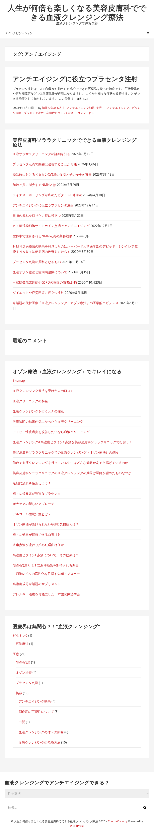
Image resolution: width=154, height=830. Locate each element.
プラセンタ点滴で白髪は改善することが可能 (45, 164)
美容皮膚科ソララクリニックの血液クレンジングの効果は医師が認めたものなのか (72, 473)
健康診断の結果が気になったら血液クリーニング (48, 421)
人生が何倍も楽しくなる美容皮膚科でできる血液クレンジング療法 (77, 12)
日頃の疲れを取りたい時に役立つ (37, 215)
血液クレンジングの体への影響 (41, 732)
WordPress (77, 826)
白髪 (22, 722)
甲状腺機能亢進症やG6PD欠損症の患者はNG (45, 282)
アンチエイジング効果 (81, 108)
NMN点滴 (23, 662)
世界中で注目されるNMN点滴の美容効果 (42, 236)
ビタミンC (20, 635)
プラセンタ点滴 (27, 683)
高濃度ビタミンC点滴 (59, 113)
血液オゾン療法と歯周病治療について (40, 272)
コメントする (85, 113)
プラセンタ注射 (34, 113)
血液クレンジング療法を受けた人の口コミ (43, 391)
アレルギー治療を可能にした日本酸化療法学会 (46, 594)
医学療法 (22, 643)
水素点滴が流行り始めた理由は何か (38, 545)
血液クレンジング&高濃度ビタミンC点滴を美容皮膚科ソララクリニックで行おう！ (72, 442)
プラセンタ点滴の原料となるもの (37, 262)
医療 (16, 654)
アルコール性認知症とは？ (32, 514)
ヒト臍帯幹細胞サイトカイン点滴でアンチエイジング (51, 226)
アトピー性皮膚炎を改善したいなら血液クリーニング (51, 432)
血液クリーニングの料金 (30, 401)
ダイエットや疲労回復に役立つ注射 (38, 292)
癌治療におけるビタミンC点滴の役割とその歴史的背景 (52, 174)
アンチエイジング (118, 108)
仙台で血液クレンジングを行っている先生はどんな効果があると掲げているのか (70, 462)
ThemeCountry (117, 821)
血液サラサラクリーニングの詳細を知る (41, 154)
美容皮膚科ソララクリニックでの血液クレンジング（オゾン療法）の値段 (66, 452)
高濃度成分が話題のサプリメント (37, 584)
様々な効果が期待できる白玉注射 (37, 534)
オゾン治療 (24, 672)
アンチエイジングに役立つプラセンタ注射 (75, 78)
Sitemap (19, 380)
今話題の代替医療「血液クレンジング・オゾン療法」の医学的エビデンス (66, 303)
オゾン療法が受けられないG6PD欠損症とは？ (46, 524)
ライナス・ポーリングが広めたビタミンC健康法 (47, 195)
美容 (99, 108)
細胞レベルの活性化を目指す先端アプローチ (48, 573)
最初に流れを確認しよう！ (32, 483)
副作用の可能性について (36, 711)
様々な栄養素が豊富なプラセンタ (37, 493)
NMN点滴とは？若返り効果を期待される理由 (46, 565)
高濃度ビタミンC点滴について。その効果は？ (46, 555)
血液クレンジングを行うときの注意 (38, 411)
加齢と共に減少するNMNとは (34, 184)
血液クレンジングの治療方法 (39, 742)
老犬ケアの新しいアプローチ (33, 504)
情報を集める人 (52, 108)
